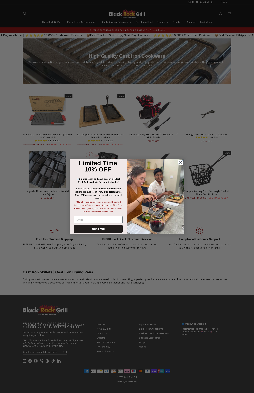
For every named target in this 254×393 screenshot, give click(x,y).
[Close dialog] (180, 162)
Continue (98, 229)
